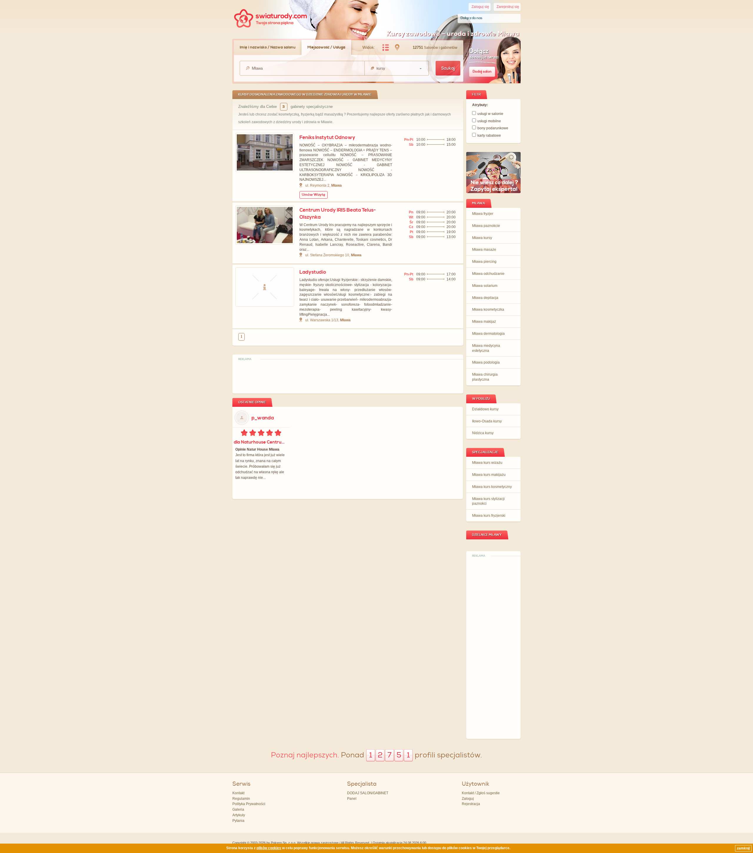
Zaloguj (468, 799)
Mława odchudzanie (488, 274)
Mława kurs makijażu (489, 475)
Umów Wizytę (313, 195)
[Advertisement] (493, 648)
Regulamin (241, 799)
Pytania (238, 821)
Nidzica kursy (483, 433)
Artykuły (238, 815)
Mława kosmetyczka (488, 309)
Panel (351, 799)
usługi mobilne (489, 121)
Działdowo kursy (485, 409)
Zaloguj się (480, 7)
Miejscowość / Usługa (326, 47)
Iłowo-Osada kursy (487, 421)
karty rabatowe (489, 135)
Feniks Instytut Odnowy (327, 137)
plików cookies (268, 848)
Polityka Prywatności (248, 804)
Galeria (238, 809)
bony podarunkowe (492, 128)
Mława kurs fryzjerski (488, 516)
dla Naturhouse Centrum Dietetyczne (260, 442)
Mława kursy (482, 238)
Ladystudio (312, 272)
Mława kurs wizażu (487, 463)
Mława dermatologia (488, 334)
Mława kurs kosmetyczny (492, 487)
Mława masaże (484, 249)
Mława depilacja (485, 298)
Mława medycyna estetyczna (486, 348)
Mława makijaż (484, 322)
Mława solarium (484, 286)
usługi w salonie (490, 114)
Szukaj (448, 68)
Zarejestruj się (508, 7)
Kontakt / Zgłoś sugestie (481, 793)
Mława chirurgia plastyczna (485, 377)
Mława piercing (484, 262)
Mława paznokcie (486, 226)
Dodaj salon (482, 71)
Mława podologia (486, 362)
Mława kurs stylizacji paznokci (488, 501)
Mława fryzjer (482, 214)
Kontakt (238, 793)
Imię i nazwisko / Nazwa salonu (268, 47)
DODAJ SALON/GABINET (367, 793)
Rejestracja (471, 804)
